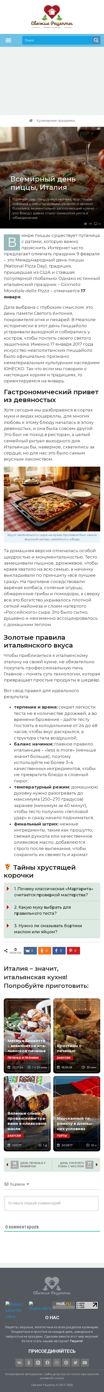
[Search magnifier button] (96, 40)
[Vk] (19, 1363)
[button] (8, 40)
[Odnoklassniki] (29, 1363)
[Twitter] (75, 1363)
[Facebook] (47, 1363)
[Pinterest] (66, 1363)
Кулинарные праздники (56, 120)
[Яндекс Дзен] (38, 1363)
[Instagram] (57, 1363)
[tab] (52, 892)
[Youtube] (85, 1363)
